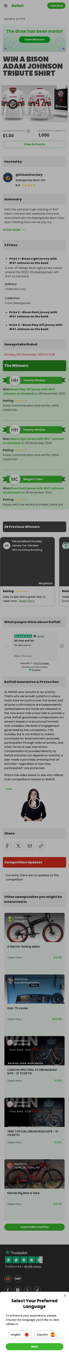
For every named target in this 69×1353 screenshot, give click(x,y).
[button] (20, 1334)
